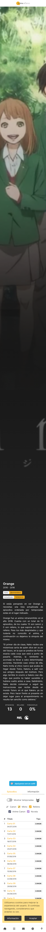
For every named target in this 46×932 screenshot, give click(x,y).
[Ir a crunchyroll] (26, 717)
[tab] (12, 791)
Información (13, 918)
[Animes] (14, 928)
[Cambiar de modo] (32, 928)
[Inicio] (5, 928)
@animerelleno (15, 592)
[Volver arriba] (41, 928)
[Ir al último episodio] (37, 800)
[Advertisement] (23, 575)
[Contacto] (23, 928)
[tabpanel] (23, 858)
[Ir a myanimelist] (19, 717)
